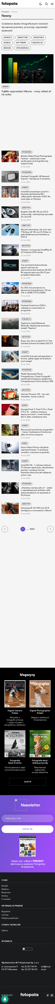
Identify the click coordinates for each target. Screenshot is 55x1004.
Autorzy (5, 896)
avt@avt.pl (45, 966)
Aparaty (8, 37)
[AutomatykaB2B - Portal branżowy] (29, 995)
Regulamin (6, 911)
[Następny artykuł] (50, 529)
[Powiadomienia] (4, 999)
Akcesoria (38, 37)
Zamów (27, 782)
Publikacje (37, 43)
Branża (7, 48)
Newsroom (6, 892)
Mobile (7, 43)
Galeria (5, 930)
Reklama (5, 889)
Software (21, 43)
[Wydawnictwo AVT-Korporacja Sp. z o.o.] (27, 952)
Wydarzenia (22, 48)
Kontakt (5, 886)
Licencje (5, 915)
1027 (32, 529)
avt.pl (43, 969)
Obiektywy (22, 37)
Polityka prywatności (10, 918)
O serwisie (6, 899)
